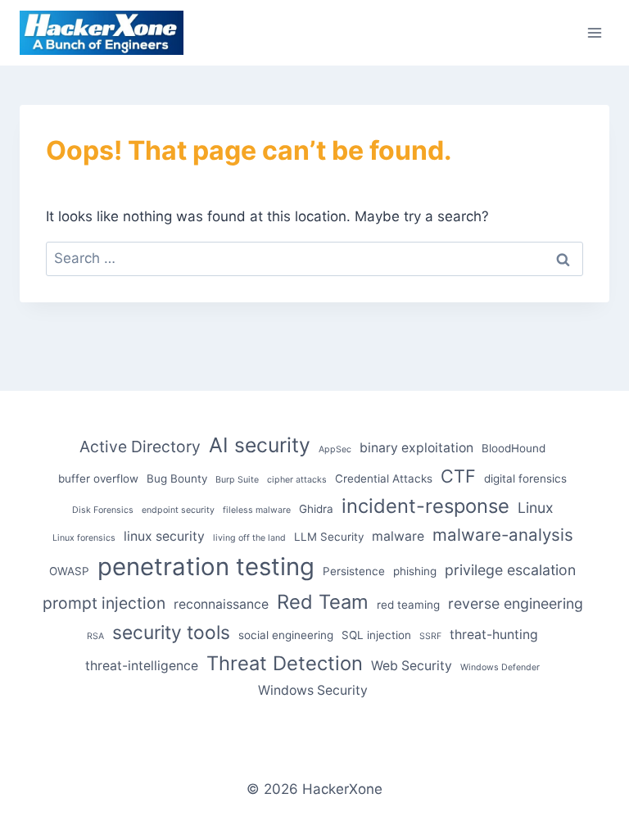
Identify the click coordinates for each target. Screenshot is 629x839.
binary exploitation (416, 448)
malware (398, 536)
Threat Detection (284, 663)
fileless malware (257, 510)
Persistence (354, 571)
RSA (95, 636)
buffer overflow (98, 478)
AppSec (335, 449)
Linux (536, 507)
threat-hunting (494, 634)
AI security (259, 445)
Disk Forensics (102, 510)
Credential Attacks (383, 478)
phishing (415, 571)
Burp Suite (237, 479)
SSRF (430, 636)
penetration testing (205, 566)
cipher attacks (297, 479)
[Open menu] (594, 32)
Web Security (411, 665)
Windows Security (313, 690)
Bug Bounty (177, 478)
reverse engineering (515, 603)
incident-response (425, 506)
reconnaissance (221, 604)
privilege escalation (510, 569)
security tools (171, 632)
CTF (458, 476)
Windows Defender (500, 667)
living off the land (249, 538)
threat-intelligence (141, 665)
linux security (164, 536)
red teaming (408, 604)
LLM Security (329, 536)
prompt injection (104, 603)
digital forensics (525, 478)
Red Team (323, 602)
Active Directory (140, 446)
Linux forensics (83, 538)
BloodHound (513, 448)
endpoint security (178, 510)
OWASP (69, 571)
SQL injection (376, 635)
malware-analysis (502, 534)
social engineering (285, 635)
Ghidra (316, 508)
